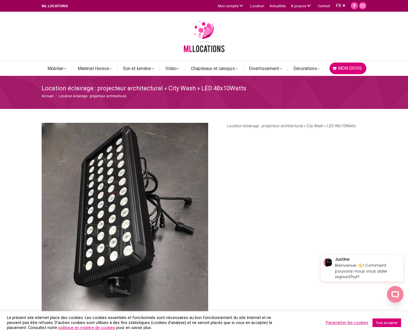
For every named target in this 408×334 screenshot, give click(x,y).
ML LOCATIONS (55, 6)
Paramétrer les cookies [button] (347, 322)
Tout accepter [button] (387, 323)
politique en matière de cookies (86, 327)
